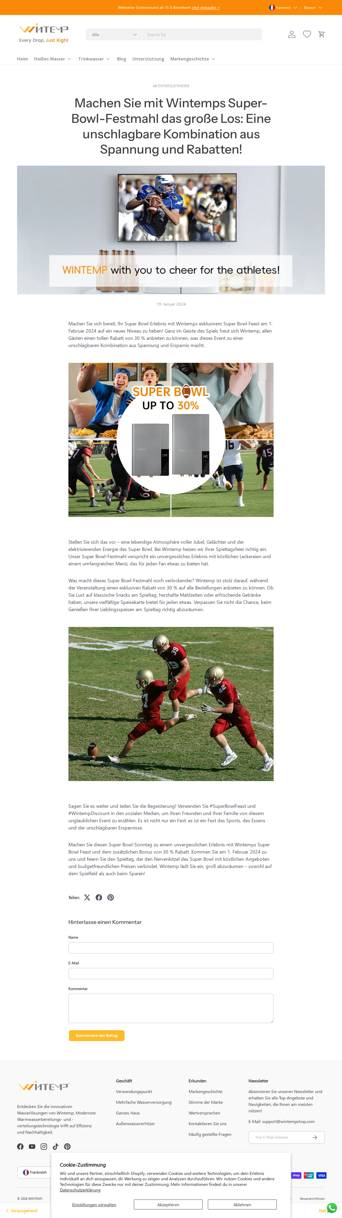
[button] (322, 34)
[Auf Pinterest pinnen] (110, 897)
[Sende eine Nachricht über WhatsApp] (332, 1208)
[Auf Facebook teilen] (99, 897)
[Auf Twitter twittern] (87, 897)
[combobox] (174, 34)
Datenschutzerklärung (80, 1190)
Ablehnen (242, 1204)
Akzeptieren (168, 1204)
